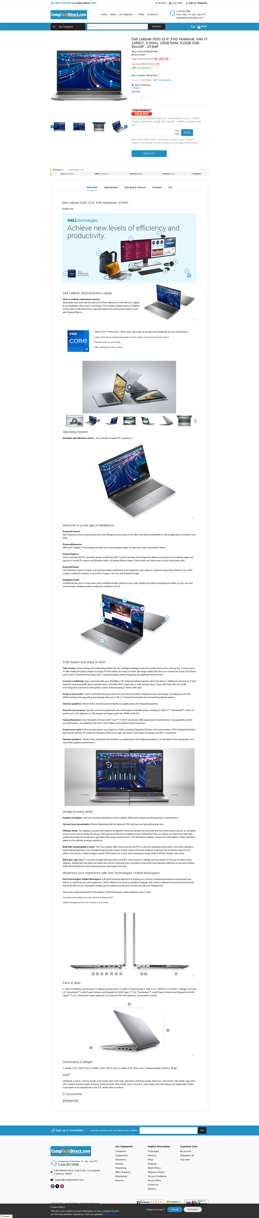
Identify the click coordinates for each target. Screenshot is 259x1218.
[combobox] (140, 618)
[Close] (176, 577)
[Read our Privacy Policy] (173, 630)
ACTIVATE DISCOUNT (154, 637)
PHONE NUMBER (140, 612)
